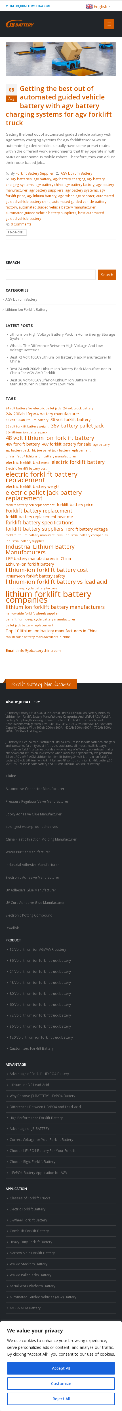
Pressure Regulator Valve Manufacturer (37, 801)
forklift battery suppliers (34, 528)
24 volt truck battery (78, 408)
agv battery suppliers (46, 190)
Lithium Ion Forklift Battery (26, 309)
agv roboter (84, 196)
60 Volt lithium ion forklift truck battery (40, 1004)
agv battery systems (81, 190)
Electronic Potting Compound (29, 915)
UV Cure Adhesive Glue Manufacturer (35, 902)
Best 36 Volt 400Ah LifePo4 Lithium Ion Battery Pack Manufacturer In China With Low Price (53, 382)
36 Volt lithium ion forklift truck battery (40, 960)
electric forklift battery (78, 462)
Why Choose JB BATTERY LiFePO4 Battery (42, 1095)
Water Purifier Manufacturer (28, 852)
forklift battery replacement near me (39, 516)
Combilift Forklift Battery (29, 1230)
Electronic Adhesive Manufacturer (32, 877)
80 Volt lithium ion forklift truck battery (40, 993)
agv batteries (21, 179)
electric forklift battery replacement (41, 477)
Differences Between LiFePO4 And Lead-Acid (45, 1106)
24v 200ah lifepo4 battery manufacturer (42, 413)
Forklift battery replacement (39, 510)
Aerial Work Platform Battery (32, 1286)
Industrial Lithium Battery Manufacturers (40, 549)
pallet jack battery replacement (29, 625)
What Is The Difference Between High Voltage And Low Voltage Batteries (56, 347)
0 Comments (21, 224)
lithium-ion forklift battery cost (47, 570)
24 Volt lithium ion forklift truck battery (40, 971)
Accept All (61, 1368)
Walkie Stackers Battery (28, 1264)
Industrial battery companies (86, 535)
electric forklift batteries (27, 462)
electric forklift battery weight (33, 486)
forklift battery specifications (39, 522)
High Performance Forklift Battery (36, 1117)
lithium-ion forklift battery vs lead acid (56, 582)
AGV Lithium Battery (76, 173)
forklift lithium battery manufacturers (34, 535)
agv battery (42, 179)
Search (13, 262)
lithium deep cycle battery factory (31, 588)
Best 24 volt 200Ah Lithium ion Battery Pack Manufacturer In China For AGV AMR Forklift (60, 370)
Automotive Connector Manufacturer (35, 788)
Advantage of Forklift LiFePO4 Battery (39, 1073)
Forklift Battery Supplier (35, 173)
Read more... (16, 232)
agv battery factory (79, 184)
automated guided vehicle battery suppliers (41, 212)
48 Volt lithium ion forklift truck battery (40, 982)
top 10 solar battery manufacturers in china (38, 637)
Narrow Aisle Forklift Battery (32, 1253)
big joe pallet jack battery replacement (61, 450)
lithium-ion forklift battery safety (35, 576)
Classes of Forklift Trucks (30, 1198)
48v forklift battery (23, 444)
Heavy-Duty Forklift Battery (31, 1241)
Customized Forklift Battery (32, 1048)
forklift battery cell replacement (30, 505)
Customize (61, 1383)
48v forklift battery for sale (66, 444)
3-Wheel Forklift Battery (28, 1220)
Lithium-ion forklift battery (30, 564)
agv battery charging (69, 179)
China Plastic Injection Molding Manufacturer (41, 839)
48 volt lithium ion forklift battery (50, 438)
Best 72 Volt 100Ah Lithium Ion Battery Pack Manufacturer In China (60, 359)
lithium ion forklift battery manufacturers (55, 607)
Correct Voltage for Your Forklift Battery (41, 1139)
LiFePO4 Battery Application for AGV (38, 1172)
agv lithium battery (41, 196)
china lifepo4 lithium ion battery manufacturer (41, 456)
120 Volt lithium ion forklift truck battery (41, 1037)
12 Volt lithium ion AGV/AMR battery (38, 949)
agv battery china (49, 184)
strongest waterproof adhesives (32, 826)
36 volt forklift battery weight (27, 426)
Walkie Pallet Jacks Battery (30, 1275)
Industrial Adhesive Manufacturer (32, 864)
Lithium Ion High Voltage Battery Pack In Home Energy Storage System (62, 336)
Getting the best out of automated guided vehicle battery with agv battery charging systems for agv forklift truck (59, 105)
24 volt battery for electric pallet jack (33, 408)
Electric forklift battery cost (26, 468)
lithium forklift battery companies (48, 596)
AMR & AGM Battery (25, 1308)
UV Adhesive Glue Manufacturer (31, 890)
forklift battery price (75, 504)
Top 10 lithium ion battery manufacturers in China (52, 630)
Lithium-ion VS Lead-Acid (29, 1084)
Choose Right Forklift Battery (32, 1161)
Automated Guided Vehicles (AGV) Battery (43, 1297)
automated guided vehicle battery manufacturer (57, 207)
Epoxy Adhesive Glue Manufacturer (34, 814)
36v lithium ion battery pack (26, 432)
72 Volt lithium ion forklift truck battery (40, 1015)
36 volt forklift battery (71, 419)
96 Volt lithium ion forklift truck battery (40, 1026)
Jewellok (12, 928)
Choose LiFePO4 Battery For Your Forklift (42, 1150)
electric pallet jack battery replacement (44, 495)
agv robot (66, 196)
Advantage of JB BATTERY (29, 1128)
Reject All (61, 1398)
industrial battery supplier (25, 541)
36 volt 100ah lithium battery (27, 420)
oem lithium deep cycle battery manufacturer (40, 619)
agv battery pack (18, 450)
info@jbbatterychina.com (30, 6)
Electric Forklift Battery (27, 1209)
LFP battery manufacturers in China (38, 558)
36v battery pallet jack (77, 425)
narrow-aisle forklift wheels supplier (32, 613)
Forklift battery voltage (87, 529)
